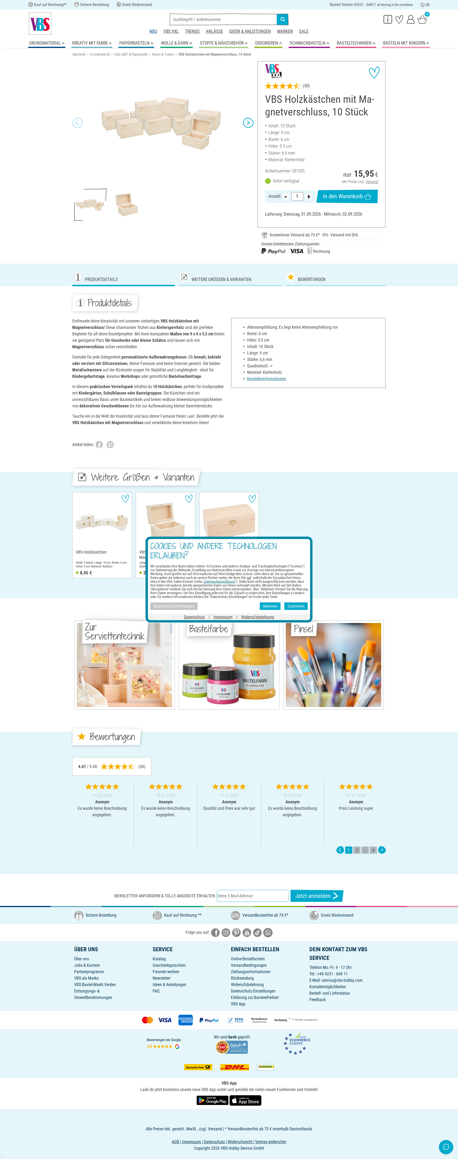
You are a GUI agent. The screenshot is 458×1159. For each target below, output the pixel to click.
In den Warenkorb (343, 196)
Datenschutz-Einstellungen (253, 990)
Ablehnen (270, 606)
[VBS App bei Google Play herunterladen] (213, 1099)
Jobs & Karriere (87, 965)
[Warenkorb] (422, 19)
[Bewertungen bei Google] (164, 1043)
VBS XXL (171, 31)
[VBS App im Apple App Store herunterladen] (245, 1099)
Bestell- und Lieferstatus (329, 993)
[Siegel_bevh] (231, 1046)
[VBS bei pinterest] (236, 932)
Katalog (159, 958)
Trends (192, 31)
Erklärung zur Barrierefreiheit (255, 997)
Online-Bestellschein (248, 958)
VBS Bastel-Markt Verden (95, 984)
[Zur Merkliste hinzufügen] (374, 72)
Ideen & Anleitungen (250, 31)
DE (428, 5)
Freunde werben (166, 971)
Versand (372, 181)
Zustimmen (296, 606)
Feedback (317, 999)
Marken (285, 31)
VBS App (238, 1003)
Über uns (81, 958)
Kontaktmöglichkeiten (327, 986)
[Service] (388, 19)
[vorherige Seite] (340, 850)
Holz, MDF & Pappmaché (131, 54)
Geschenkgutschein (169, 965)
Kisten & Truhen (163, 54)
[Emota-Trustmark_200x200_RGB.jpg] (296, 1043)
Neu (153, 31)
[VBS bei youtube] (247, 932)
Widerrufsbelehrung (247, 984)
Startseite (79, 54)
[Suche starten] (283, 19)
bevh (232, 1036)
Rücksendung (242, 978)
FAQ (156, 990)
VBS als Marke (86, 978)
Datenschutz (194, 616)
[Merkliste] (399, 19)
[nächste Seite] (382, 850)
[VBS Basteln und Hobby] (40, 24)
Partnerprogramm (89, 971)
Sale (303, 31)
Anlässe (214, 31)
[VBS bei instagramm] (226, 932)
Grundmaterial (100, 54)
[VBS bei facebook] (215, 932)
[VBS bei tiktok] (257, 932)
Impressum (223, 616)
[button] (77, 123)
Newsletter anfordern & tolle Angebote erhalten (164, 895)
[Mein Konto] (410, 19)
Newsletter (161, 978)
